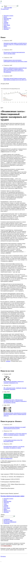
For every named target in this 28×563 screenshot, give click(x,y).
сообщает (8, 361)
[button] (26, 87)
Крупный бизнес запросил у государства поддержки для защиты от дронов (14, 447)
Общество (6, 19)
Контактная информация (10, 521)
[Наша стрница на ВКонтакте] (14, 10)
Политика (6, 29)
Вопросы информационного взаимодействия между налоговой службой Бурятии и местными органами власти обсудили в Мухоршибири (15, 70)
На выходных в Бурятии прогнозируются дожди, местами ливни (14, 53)
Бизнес (5, 17)
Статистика (6, 523)
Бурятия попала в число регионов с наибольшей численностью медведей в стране (15, 60)
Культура (6, 23)
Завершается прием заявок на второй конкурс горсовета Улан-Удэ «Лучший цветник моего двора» (15, 44)
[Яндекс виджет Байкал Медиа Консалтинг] (14, 13)
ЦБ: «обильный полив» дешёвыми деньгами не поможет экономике (15, 388)
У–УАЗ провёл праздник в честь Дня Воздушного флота (13, 440)
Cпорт (5, 21)
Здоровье (6, 22)
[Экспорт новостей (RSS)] (14, 11)
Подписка (3, 556)
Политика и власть (8, 15)
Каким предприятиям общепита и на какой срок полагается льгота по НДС (15, 427)
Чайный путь (7, 27)
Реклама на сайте (8, 520)
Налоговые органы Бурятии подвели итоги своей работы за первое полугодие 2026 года (15, 79)
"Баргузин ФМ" (8, 7)
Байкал (5, 26)
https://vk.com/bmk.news (6, 458)
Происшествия (7, 18)
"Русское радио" (5, 9)
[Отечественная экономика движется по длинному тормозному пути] (7, 380)
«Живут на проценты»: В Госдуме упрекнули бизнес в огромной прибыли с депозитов (15, 434)
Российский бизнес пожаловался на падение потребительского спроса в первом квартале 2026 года (15, 414)
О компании (7, 519)
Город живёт (7, 25)
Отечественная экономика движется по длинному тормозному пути (14, 382)
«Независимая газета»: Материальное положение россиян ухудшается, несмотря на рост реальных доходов (15, 401)
